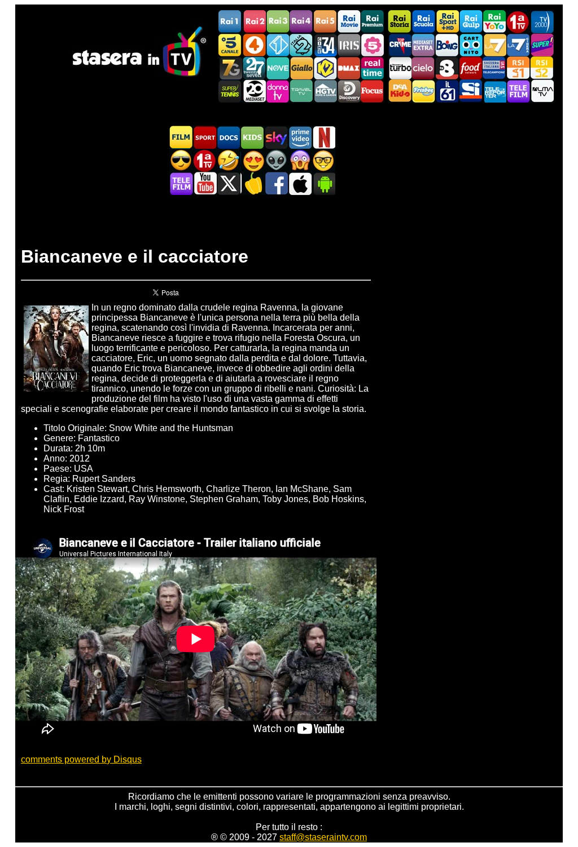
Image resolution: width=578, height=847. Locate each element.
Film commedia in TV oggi (228, 160)
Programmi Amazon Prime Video (300, 137)
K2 (325, 67)
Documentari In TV (228, 137)
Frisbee (423, 91)
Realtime (372, 67)
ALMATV (542, 91)
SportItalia (471, 91)
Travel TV (301, 91)
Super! (542, 44)
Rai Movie (349, 21)
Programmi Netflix (323, 137)
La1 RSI (518, 67)
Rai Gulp (471, 21)
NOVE (278, 67)
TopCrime (399, 44)
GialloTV (301, 67)
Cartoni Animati (252, 137)
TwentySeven (254, 67)
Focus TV (372, 91)
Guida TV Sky (276, 137)
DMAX (349, 67)
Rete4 (254, 44)
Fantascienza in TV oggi (276, 160)
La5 (372, 44)
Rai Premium (372, 21)
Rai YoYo (494, 21)
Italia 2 (301, 44)
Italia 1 (278, 44)
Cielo (423, 67)
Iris (349, 44)
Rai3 (278, 21)
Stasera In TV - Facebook (276, 183)
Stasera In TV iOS (300, 183)
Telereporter (494, 91)
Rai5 (325, 21)
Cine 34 (325, 44)
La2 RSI (542, 67)
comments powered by (81, 759)
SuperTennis (230, 91)
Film (181, 137)
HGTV (325, 91)
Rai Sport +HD (447, 21)
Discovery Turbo (399, 67)
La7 (494, 44)
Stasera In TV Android (323, 183)
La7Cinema (518, 44)
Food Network (471, 67)
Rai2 (254, 21)
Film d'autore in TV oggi (323, 160)
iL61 (447, 91)
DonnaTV (278, 91)
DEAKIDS (399, 91)
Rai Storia (399, 21)
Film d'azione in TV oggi (181, 160)
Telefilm (518, 91)
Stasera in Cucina (252, 183)
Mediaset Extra (423, 44)
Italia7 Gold (230, 67)
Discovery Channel (349, 91)
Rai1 (230, 21)
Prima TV (518, 21)
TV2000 (542, 21)
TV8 (447, 67)
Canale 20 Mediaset (254, 91)
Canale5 (230, 44)
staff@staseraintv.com (323, 837)
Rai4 (301, 21)
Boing (447, 44)
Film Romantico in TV (252, 160)
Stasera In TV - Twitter (228, 183)
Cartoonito (471, 44)
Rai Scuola (423, 21)
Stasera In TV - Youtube (205, 183)
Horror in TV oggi (300, 160)
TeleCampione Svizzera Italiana (494, 67)
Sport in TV (205, 137)
